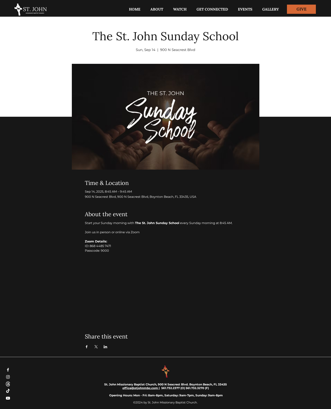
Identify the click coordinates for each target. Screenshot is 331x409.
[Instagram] (8, 377)
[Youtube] (8, 398)
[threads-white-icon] (8, 384)
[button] (212, 9)
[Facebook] (8, 369)
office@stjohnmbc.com (140, 388)
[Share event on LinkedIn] (105, 346)
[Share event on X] (96, 346)
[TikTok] (8, 391)
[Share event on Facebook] (86, 346)
